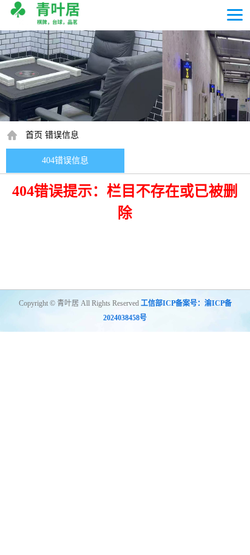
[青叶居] (46, 12)
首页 (33, 135)
